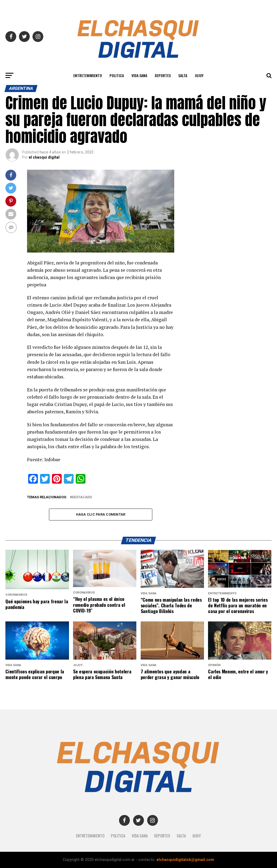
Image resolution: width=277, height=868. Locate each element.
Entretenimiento (87, 75)
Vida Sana (139, 75)
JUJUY (199, 75)
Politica (117, 75)
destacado (82, 497)
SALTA (182, 75)
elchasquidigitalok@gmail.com (185, 859)
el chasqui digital (44, 157)
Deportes (163, 75)
